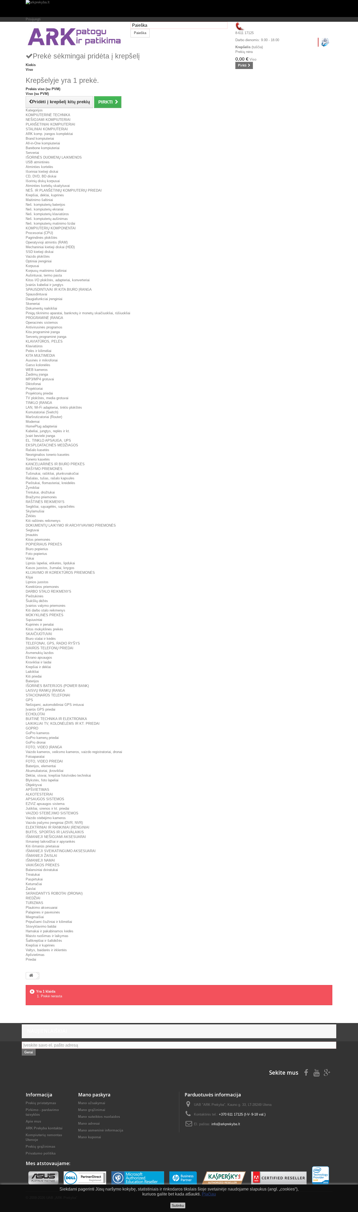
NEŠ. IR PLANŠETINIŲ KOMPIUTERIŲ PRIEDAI (64, 190)
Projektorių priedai (39, 393)
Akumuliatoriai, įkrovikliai (44, 771)
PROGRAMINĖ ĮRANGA (44, 318)
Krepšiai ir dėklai (38, 667)
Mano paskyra (94, 1094)
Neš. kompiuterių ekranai (44, 209)
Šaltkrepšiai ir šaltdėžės (44, 941)
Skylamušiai (35, 511)
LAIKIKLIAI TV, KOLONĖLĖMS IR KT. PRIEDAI (63, 724)
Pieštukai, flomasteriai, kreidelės (50, 483)
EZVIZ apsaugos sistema (45, 804)
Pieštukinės (35, 596)
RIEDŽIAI (33, 898)
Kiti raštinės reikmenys (43, 521)
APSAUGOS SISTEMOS (45, 799)
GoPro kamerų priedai (42, 738)
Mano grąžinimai (91, 1110)
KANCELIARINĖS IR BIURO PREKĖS (55, 464)
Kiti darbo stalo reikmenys (45, 610)
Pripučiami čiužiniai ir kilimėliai (49, 922)
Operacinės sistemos (42, 322)
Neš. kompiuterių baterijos (45, 205)
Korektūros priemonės (42, 587)
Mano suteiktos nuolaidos (99, 1117)
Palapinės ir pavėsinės (43, 912)
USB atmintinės (38, 162)
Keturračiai (34, 884)
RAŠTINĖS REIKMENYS (45, 502)
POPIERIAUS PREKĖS (44, 544)
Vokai (30, 558)
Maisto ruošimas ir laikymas (47, 936)
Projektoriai (34, 389)
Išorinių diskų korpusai (43, 181)
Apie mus (33, 1121)
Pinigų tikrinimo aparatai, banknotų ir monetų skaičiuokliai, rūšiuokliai (78, 313)
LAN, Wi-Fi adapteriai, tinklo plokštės (54, 407)
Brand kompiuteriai (40, 138)
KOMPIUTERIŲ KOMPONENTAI (51, 228)
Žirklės (31, 516)
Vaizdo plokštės (38, 256)
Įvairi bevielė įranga (40, 436)
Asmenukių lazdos (40, 653)
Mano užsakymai (91, 1103)
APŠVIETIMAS (37, 790)
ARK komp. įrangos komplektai (49, 134)
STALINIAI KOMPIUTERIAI (47, 129)
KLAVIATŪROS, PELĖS (44, 341)
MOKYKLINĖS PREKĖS (44, 615)
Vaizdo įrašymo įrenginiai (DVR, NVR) (54, 823)
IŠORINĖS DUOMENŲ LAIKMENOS (54, 157)
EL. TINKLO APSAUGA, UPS (48, 440)
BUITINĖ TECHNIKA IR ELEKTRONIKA (56, 719)
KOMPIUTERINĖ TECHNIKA (48, 115)
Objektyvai (34, 785)
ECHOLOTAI (35, 714)
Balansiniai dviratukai (42, 870)
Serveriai (32, 153)
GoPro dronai (36, 742)
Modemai (33, 422)
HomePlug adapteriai (41, 426)
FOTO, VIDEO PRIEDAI (44, 761)
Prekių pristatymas (41, 1103)
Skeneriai (33, 304)
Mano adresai (89, 1124)
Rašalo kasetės (37, 450)
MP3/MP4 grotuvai (40, 379)
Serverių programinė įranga (46, 337)
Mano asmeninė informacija (100, 1130)
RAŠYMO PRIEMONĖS (44, 469)
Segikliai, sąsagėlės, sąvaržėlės (50, 506)
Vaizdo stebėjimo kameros (46, 818)
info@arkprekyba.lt (225, 1124)
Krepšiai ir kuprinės (40, 945)
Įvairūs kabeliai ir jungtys (44, 285)
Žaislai (31, 889)
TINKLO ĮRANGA (39, 403)
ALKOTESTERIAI (39, 794)
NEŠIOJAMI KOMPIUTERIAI (48, 120)
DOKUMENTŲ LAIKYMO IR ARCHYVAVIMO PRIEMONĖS (71, 525)
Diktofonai (33, 384)
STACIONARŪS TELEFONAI (48, 695)
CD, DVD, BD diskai (41, 176)
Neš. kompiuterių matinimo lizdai (50, 223)
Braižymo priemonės (41, 497)
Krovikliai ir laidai (38, 662)
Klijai (29, 577)
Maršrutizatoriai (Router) (44, 417)
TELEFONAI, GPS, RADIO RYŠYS (53, 643)
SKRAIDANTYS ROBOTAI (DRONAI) (54, 893)
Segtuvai (32, 530)
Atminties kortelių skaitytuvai (48, 186)
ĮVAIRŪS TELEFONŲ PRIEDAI (49, 648)
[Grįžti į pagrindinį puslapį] (31, 975)
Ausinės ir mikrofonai (42, 360)
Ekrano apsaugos (39, 657)
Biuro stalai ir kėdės (41, 639)
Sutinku (178, 1205)
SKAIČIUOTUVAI (39, 634)
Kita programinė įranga (43, 332)
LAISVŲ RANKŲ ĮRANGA (45, 690)
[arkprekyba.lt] (179, 8)
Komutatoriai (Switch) (42, 412)
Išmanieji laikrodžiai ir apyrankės (50, 841)
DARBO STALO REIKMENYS (48, 591)
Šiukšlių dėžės (37, 601)
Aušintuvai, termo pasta (44, 275)
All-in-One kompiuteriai (43, 143)
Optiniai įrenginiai (39, 261)
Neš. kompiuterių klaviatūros (47, 214)
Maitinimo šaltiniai (39, 200)
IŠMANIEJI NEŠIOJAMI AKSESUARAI (56, 837)
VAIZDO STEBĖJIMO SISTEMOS (52, 813)
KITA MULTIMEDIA (40, 356)
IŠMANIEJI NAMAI (40, 860)
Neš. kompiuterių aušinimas (47, 219)
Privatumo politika (41, 1153)
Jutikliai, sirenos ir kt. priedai (47, 808)
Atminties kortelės (39, 167)
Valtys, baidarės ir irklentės (46, 950)
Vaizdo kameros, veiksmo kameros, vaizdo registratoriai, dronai (74, 752)
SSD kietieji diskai (39, 252)
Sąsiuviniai (34, 620)
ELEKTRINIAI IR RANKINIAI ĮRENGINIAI (57, 827)
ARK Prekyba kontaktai (44, 1128)
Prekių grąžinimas (40, 1147)
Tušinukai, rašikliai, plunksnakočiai (52, 473)
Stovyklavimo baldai (41, 926)
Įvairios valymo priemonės (46, 606)
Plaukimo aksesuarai (41, 908)
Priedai (31, 959)
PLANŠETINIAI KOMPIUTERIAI (50, 124)
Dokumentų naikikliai (41, 308)
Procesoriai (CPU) (39, 233)
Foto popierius (36, 554)
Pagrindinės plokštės (41, 238)
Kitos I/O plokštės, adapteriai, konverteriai (58, 280)
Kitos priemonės (38, 540)
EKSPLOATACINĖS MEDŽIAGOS (52, 445)
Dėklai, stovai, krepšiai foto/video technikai (58, 775)
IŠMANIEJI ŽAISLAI (41, 856)
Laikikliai (32, 672)
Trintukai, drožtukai (40, 492)
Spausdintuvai (36, 294)
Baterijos (32, 681)
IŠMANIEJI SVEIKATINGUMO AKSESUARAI (61, 851)
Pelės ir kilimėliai (38, 351)
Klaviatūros (34, 346)
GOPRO (32, 728)
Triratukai (33, 874)
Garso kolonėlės (38, 365)
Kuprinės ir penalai (40, 624)
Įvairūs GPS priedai (40, 709)
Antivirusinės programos (44, 327)
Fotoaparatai (35, 757)
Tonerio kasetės (38, 459)
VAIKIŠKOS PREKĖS (42, 865)
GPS (29, 700)
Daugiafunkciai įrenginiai (44, 299)
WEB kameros (37, 370)
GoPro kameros (38, 733)
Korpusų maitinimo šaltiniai (46, 271)
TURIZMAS (34, 903)
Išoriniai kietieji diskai (42, 172)
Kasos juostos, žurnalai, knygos (50, 568)
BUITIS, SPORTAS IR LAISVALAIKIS (55, 832)
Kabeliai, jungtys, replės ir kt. (48, 431)
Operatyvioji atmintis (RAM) (47, 242)
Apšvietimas (35, 955)
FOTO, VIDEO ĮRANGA (44, 747)
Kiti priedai (34, 676)
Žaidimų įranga (37, 374)
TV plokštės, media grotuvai (47, 398)
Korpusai (32, 266)
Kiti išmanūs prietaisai (42, 846)
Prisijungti (33, 19)
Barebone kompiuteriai (42, 148)
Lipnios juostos (37, 582)
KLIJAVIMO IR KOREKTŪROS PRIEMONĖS (60, 573)
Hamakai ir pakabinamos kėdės (49, 931)
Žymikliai (32, 488)
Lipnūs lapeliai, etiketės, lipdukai (50, 563)
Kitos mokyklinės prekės (44, 629)
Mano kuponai (89, 1137)
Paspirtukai (34, 879)
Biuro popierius (37, 549)
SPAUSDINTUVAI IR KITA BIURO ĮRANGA (59, 289)
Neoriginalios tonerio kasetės (47, 455)
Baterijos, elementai (41, 766)
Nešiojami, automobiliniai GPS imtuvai (55, 705)
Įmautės (32, 535)
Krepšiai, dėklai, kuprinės (45, 195)
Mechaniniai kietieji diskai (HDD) (50, 247)
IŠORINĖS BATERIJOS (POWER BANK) (57, 686)
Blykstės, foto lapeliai (42, 780)
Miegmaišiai (35, 917)
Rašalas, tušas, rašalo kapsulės (50, 478)
